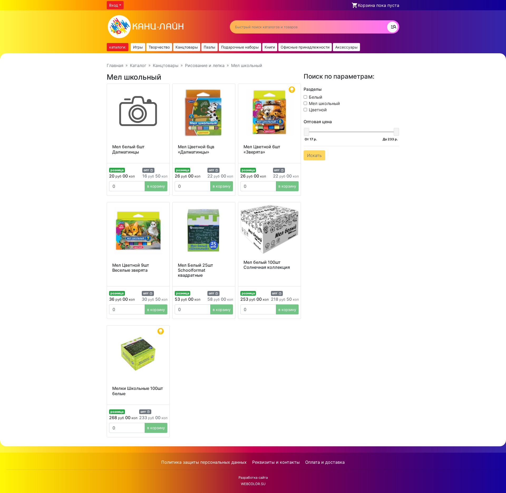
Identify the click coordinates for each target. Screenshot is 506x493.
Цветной (318, 109)
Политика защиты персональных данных (204, 462)
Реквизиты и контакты (276, 462)
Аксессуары (346, 47)
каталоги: (117, 47)
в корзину (156, 186)
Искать (314, 155)
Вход (113, 5)
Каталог (138, 65)
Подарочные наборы (240, 47)
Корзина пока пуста (378, 5)
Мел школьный (324, 103)
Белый (315, 97)
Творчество (159, 47)
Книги (270, 47)
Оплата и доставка (325, 462)
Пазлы (209, 47)
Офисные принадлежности (305, 47)
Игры (138, 47)
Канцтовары (187, 47)
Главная (115, 65)
